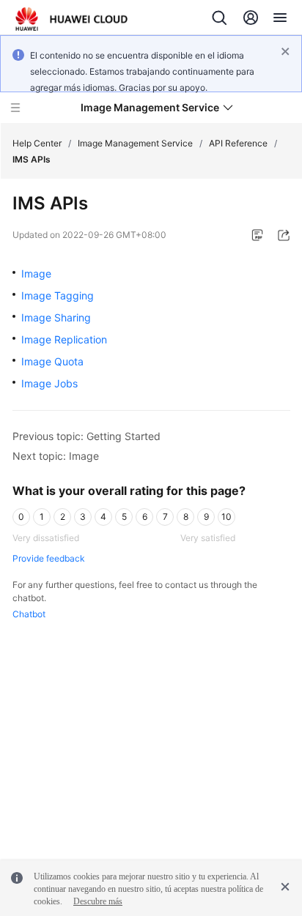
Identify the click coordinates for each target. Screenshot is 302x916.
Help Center (37, 143)
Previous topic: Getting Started (86, 436)
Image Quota (52, 361)
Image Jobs (49, 383)
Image (36, 273)
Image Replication (64, 339)
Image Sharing (56, 317)
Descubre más (97, 901)
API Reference (238, 143)
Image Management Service (135, 143)
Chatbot (28, 613)
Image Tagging (57, 295)
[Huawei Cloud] (71, 19)
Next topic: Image (55, 456)
